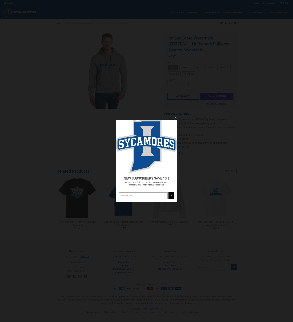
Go (171, 196)
